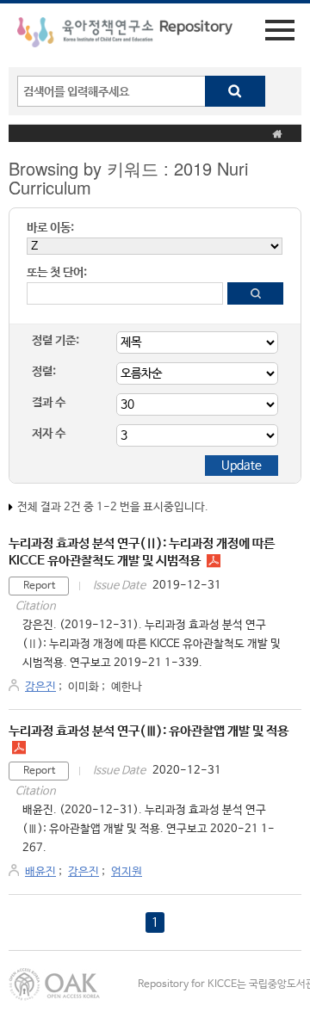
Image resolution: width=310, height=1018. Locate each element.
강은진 (40, 687)
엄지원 (126, 872)
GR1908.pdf (213, 561)
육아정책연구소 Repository (124, 35)
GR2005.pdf (19, 748)
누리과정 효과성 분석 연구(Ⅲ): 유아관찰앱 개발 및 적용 (148, 731)
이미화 (83, 687)
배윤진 (40, 872)
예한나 (126, 687)
